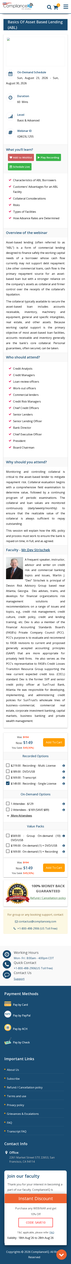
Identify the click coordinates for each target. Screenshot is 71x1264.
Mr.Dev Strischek (35, 550)
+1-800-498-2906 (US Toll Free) (37, 928)
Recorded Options (35, 756)
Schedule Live (21, 166)
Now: (24, 742)
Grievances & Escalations (23, 1114)
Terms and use (16, 1096)
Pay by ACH (20, 1029)
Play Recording (50, 157)
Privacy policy (15, 1105)
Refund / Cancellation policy (48, 898)
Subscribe (13, 1079)
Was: (23, 737)
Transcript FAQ (16, 1131)
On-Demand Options (35, 794)
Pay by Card (20, 1005)
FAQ (9, 1123)
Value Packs (35, 826)
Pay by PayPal (22, 1015)
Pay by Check (21, 1042)
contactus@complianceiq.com (37, 921)
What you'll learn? (19, 149)
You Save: (23, 747)
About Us (13, 1070)
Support (19, 979)
